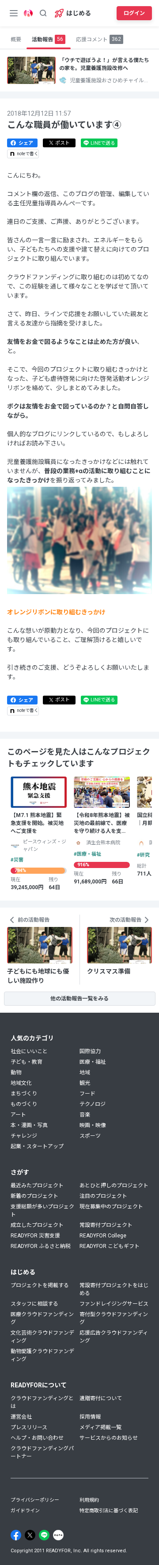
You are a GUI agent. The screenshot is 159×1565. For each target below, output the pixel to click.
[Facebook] (16, 1535)
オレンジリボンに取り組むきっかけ (56, 612)
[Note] (58, 1535)
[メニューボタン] (13, 13)
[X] (30, 1535)
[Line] (44, 1535)
